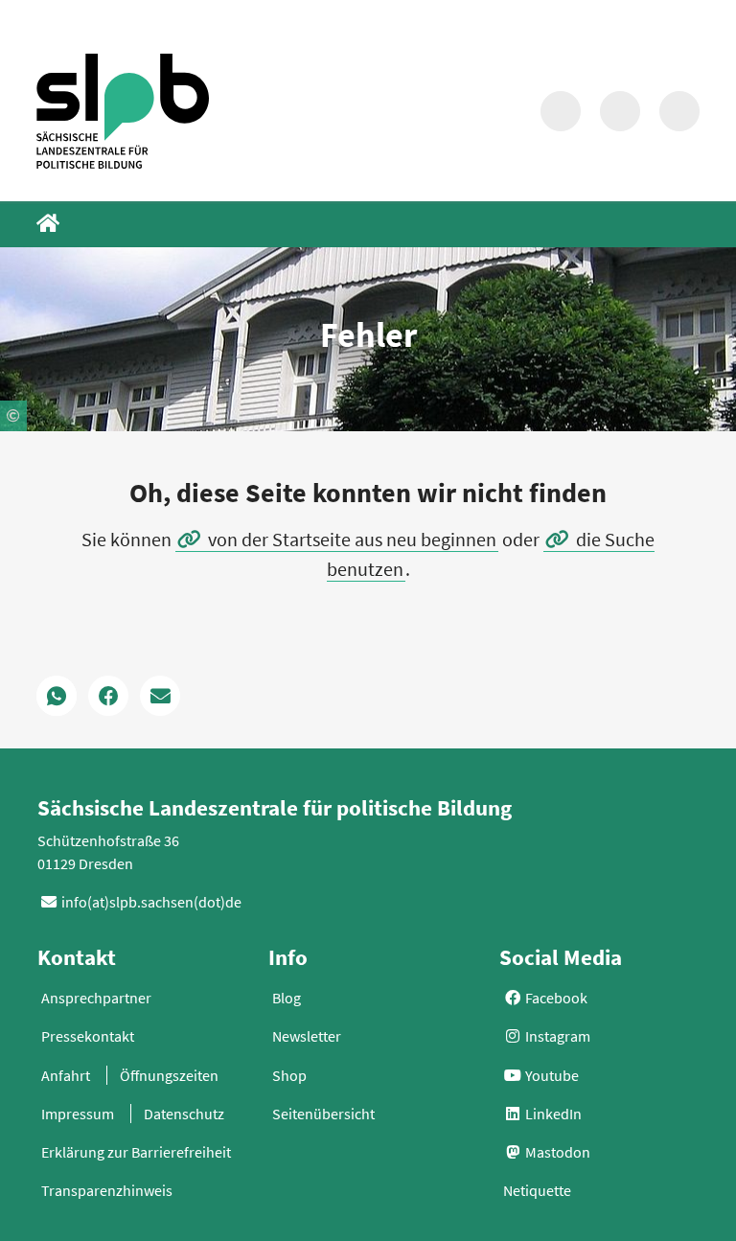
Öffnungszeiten (169, 1075)
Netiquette (537, 1190)
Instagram (556, 1036)
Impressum (77, 1113)
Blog (286, 997)
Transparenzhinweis (106, 1190)
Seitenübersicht (323, 1113)
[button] (56, 696)
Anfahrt (65, 1075)
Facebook (554, 997)
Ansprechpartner (96, 997)
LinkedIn (552, 1113)
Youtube (550, 1075)
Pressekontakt (87, 1036)
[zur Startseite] (122, 111)
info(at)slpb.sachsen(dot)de (151, 901)
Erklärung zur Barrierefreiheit (136, 1151)
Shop (289, 1075)
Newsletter (306, 1036)
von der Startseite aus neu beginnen (352, 539)
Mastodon (556, 1151)
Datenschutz (184, 1113)
